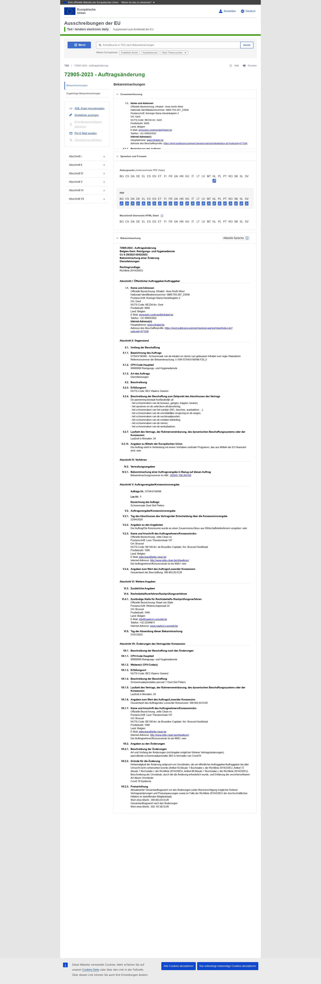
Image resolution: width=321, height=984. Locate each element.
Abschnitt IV (76, 173)
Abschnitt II (75, 164)
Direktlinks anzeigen (87, 115)
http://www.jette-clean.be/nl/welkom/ (169, 560)
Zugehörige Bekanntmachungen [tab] (83, 93)
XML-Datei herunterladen (89, 108)
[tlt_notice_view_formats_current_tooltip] (247, 238)
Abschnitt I (75, 156)
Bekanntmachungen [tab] (77, 85)
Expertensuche (150, 52)
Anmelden (230, 11)
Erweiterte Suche (129, 52)
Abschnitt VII (76, 198)
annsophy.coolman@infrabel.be (155, 130)
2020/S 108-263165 (180, 475)
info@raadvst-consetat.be (153, 619)
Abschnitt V (76, 181)
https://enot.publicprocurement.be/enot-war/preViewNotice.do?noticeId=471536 (205, 143)
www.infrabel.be (155, 140)
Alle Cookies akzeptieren (178, 966)
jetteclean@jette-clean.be (152, 556)
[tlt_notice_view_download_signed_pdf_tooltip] (214, 181)
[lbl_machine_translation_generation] (162, 215)
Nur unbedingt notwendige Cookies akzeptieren (227, 966)
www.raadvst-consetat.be (164, 625)
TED (66, 65)
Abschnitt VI (76, 190)
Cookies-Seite (90, 969)
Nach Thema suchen (172, 52)
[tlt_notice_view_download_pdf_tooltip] (121, 203)
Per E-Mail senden (86, 133)
